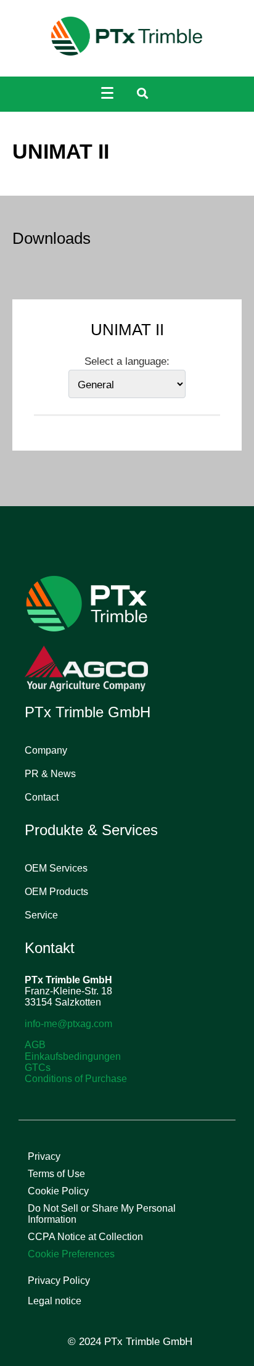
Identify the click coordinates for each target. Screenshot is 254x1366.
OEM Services (56, 868)
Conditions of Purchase (76, 1078)
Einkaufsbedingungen (73, 1056)
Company (46, 750)
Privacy (44, 1156)
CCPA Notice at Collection (85, 1236)
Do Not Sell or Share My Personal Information (102, 1214)
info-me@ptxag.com (68, 1023)
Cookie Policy (58, 1191)
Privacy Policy (59, 1280)
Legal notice (54, 1301)
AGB (35, 1044)
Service (41, 915)
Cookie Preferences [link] (71, 1254)
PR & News (50, 773)
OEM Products (56, 891)
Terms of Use (56, 1173)
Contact (42, 797)
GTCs (38, 1067)
